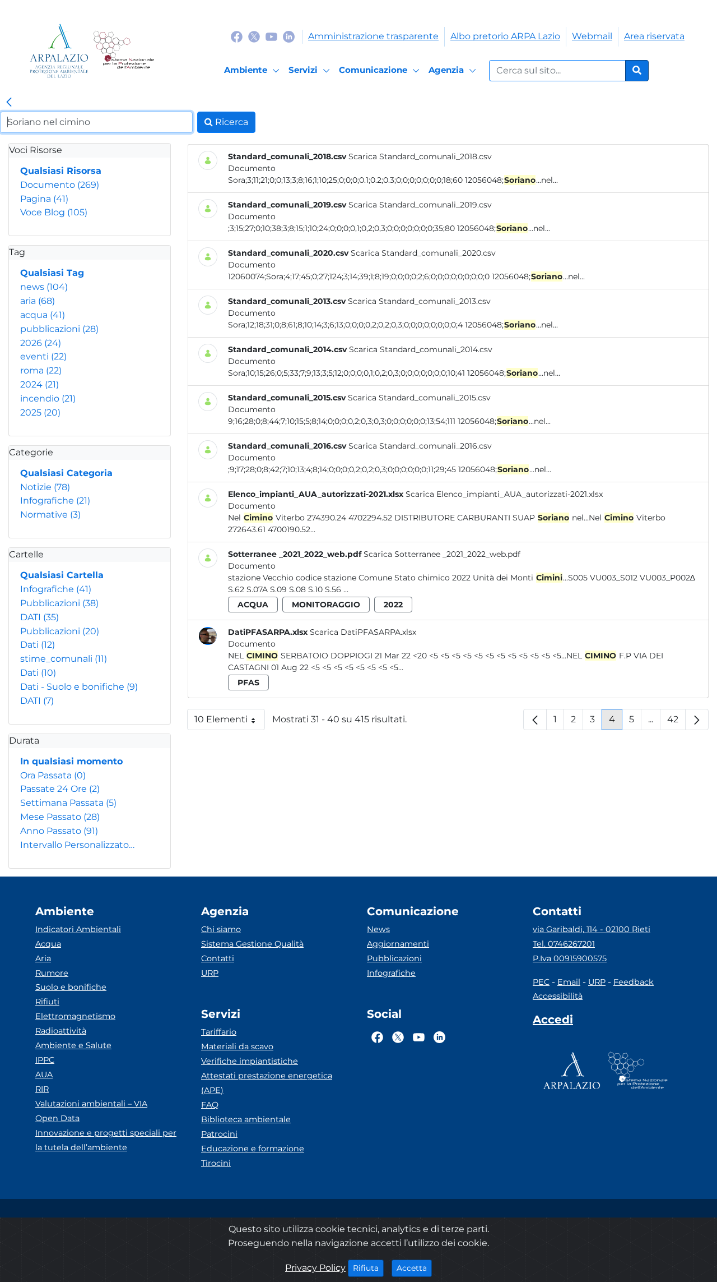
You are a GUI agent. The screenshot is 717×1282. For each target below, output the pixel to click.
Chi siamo (221, 929)
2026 (40, 343)
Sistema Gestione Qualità (252, 944)
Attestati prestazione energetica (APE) (266, 1083)
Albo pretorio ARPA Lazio (505, 36)
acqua (42, 315)
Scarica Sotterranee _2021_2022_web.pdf (442, 554)
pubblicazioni (59, 329)
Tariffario (218, 1032)
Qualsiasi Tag (52, 273)
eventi (43, 356)
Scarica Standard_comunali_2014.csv (420, 349)
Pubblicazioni (59, 603)
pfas (248, 682)
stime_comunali (63, 658)
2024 (39, 384)
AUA (44, 1074)
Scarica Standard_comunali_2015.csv (419, 398)
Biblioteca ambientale (246, 1119)
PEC (541, 982)
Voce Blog (53, 212)
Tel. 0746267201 (564, 944)
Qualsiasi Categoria (66, 473)
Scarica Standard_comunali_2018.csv (420, 156)
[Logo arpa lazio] (59, 51)
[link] (9, 103)
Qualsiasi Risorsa (60, 170)
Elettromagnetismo (75, 1016)
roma (41, 370)
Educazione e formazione (252, 1148)
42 (676, 722)
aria (37, 301)
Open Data (57, 1118)
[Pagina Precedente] (535, 719)
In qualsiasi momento (71, 761)
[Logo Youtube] (271, 36)
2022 (393, 605)
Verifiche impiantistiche (249, 1061)
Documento (59, 184)
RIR (42, 1089)
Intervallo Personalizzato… (77, 845)
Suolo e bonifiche (70, 987)
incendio (48, 398)
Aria (43, 958)
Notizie (45, 487)
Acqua (48, 944)
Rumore (51, 973)
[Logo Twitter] (254, 36)
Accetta (414, 1267)
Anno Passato (59, 831)
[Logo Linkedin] (288, 36)
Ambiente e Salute (73, 1045)
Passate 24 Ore (60, 788)
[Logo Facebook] (236, 36)
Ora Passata (53, 775)
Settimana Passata (68, 802)
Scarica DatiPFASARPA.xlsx (363, 632)
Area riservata (654, 36)
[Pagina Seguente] (697, 719)
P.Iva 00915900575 (570, 958)
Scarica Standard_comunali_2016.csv (420, 446)
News (378, 929)
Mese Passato (60, 816)
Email (568, 982)
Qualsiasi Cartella (62, 575)
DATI (39, 617)
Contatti (217, 958)
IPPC (44, 1060)
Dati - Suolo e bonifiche (79, 686)
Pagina (44, 198)
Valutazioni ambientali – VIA (91, 1104)
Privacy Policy (315, 1267)
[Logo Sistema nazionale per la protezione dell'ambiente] (123, 51)
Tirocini (216, 1163)
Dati (37, 644)
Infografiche (55, 500)
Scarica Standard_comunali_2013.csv (419, 301)
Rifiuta (368, 1267)
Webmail (592, 36)
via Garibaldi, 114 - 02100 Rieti (591, 929)
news (44, 287)
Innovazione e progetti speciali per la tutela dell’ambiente (105, 1140)
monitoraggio (326, 605)
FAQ (209, 1105)
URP (209, 973)
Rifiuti (47, 1002)
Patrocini (219, 1134)
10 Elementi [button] (229, 722)
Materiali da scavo (237, 1046)
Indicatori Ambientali (78, 929)
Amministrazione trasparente (373, 36)
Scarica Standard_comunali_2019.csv (420, 205)
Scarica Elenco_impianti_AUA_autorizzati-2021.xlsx (504, 494)
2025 (40, 412)
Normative (50, 514)
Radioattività (60, 1031)
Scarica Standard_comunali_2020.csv (423, 253)
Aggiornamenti (398, 944)
